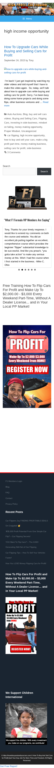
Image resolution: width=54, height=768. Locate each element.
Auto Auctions (14, 114)
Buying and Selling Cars (24, 118)
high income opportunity (32, 135)
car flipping (13, 135)
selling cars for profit (14, 148)
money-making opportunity (28, 127)
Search (6, 166)
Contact (9, 498)
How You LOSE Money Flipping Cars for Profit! (26, 563)
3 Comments (13, 152)
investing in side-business (24, 122)
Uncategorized (28, 131)
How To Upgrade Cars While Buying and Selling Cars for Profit (26, 51)
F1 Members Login (14, 481)
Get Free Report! (8, 766)
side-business (34, 148)
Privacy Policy (12, 504)
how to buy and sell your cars (19, 139)
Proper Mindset (12, 131)
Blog (25, 114)
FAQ (7, 492)
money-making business (33, 144)
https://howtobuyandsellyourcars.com (17, 755)
